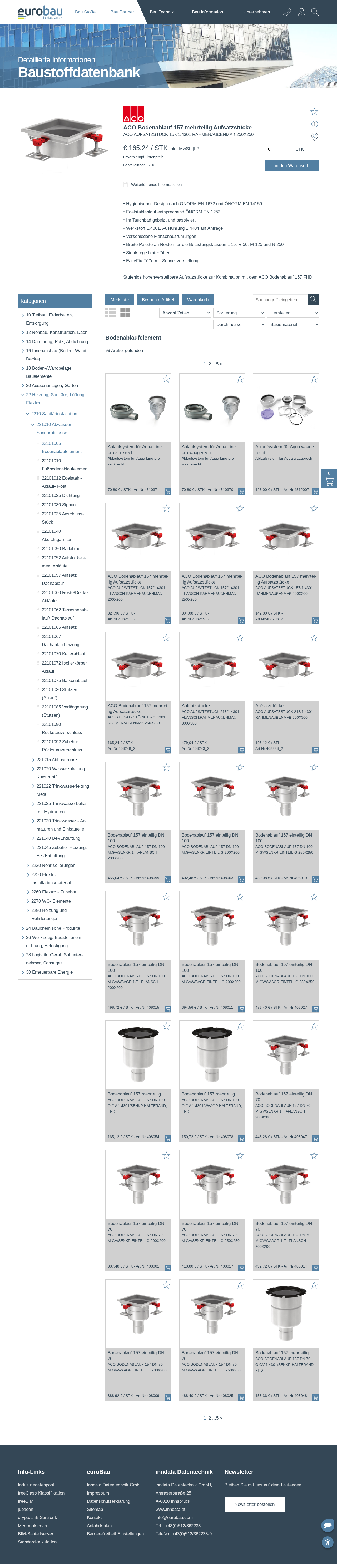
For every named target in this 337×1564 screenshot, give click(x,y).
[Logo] (40, 12)
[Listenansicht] (110, 312)
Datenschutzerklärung (108, 1501)
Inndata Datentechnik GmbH (114, 1484)
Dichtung (61, 495)
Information (207, 11)
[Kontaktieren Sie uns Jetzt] (287, 12)
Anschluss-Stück (63, 518)
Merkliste (120, 299)
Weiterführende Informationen (156, 184)
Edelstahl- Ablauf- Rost (62, 482)
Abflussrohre (57, 759)
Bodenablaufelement (62, 447)
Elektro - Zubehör (53, 891)
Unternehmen (257, 11)
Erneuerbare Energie (49, 972)
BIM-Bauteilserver (35, 1533)
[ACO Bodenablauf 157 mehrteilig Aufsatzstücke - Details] (138, 537)
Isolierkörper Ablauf (64, 667)
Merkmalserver (33, 1525)
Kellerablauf (63, 653)
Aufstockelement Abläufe (64, 562)
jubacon (25, 1509)
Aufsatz (59, 627)
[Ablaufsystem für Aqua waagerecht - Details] (286, 408)
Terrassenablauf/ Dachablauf (65, 614)
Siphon (59, 504)
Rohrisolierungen (53, 865)
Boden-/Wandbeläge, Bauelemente (49, 372)
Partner (122, 11)
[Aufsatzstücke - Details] (212, 666)
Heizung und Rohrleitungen (49, 914)
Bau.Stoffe (85, 11)
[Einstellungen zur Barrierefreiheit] (328, 1542)
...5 (215, 363)
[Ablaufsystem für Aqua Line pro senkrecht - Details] (138, 408)
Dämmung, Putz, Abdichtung (57, 341)
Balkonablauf (64, 680)
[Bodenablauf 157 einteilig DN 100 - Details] (138, 796)
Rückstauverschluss (62, 728)
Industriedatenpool (36, 1484)
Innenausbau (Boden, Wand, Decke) (56, 354)
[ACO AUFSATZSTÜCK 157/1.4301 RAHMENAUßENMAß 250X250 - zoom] (64, 140)
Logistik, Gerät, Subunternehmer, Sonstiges (54, 958)
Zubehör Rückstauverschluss (62, 745)
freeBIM (25, 1501)
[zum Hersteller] (133, 115)
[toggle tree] (22, 315)
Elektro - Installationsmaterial (51, 878)
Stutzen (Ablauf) (59, 693)
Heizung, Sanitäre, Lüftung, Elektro (56, 398)
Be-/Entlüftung (58, 838)
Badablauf (62, 548)
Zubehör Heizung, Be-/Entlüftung (62, 851)
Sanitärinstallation (54, 413)
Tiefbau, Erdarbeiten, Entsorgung (49, 319)
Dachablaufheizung (60, 640)
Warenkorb (198, 299)
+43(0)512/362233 (183, 1525)
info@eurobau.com (174, 1517)
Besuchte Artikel (158, 299)
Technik (162, 11)
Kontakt (94, 1517)
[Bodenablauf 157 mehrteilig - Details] (138, 1055)
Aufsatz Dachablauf (59, 579)
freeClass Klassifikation (41, 1493)
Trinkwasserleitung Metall (63, 790)
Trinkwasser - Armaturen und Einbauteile (61, 825)
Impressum (98, 1493)
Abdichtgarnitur (57, 535)
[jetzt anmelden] (302, 12)
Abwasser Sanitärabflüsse (54, 428)
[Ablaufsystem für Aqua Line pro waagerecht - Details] (212, 408)
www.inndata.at (170, 1509)
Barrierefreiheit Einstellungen (115, 1533)
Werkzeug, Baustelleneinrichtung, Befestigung (54, 941)
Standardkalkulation (37, 1542)
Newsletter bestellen (255, 1504)
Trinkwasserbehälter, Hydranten (62, 807)
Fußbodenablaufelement (65, 464)
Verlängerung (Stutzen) (65, 711)
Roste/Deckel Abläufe (65, 596)
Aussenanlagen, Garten (52, 385)
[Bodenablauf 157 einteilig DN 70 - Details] (286, 1055)
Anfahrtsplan (99, 1525)
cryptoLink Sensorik (37, 1517)
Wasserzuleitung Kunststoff (61, 773)
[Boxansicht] (125, 312)
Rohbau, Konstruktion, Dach (56, 332)
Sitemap (95, 1509)
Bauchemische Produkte (53, 928)
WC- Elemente (51, 901)
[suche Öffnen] (314, 16)
